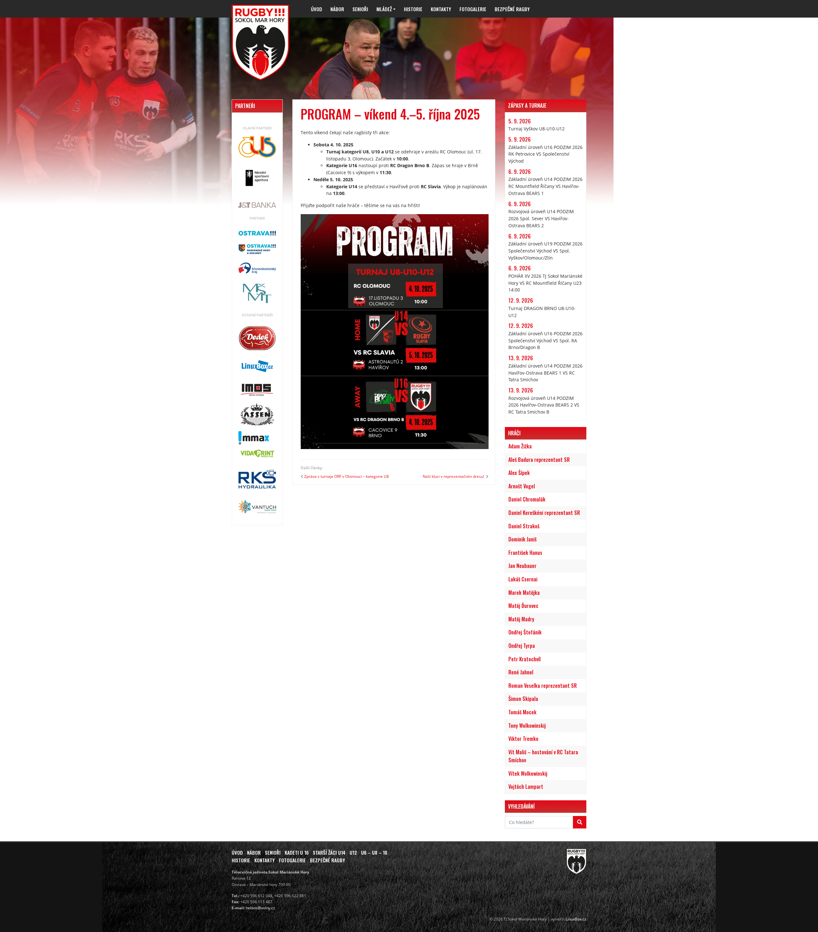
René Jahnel (520, 672)
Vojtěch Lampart (525, 786)
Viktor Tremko (523, 738)
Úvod (316, 8)
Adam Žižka (520, 446)
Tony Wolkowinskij (527, 725)
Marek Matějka (524, 592)
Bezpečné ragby (512, 8)
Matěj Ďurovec (523, 606)
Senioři (360, 8)
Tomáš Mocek (522, 712)
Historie (413, 8)
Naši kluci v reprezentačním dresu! (454, 476)
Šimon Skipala (523, 699)
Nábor (337, 8)
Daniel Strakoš (523, 526)
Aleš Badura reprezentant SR (539, 459)
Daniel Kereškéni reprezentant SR (544, 512)
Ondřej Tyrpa (521, 645)
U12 (353, 852)
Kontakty (441, 8)
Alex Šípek (519, 473)
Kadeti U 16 (297, 852)
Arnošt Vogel (521, 486)
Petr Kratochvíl (524, 659)
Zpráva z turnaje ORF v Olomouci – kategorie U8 (346, 476)
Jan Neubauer (522, 566)
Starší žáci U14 (329, 852)
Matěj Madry (521, 619)
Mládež (384, 8)
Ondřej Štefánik (525, 632)
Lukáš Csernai (522, 579)
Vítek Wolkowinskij (527, 773)
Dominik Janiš (522, 539)
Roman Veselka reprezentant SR (542, 685)
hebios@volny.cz (260, 908)
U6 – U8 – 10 (374, 852)
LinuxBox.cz (576, 919)
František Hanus (525, 552)
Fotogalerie (472, 8)
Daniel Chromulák (526, 499)
